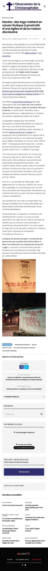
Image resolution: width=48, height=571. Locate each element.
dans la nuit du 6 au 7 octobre (21, 132)
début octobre (30, 53)
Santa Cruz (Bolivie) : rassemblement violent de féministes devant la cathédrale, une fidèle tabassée (24, 378)
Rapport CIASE (7, 348)
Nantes (34, 345)
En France (28, 502)
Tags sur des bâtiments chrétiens (24, 348)
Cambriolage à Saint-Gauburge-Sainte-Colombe (10, 530)
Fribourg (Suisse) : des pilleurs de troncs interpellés (24, 389)
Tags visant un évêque (9, 351)
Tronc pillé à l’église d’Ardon (32, 529)
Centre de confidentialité (14, 485)
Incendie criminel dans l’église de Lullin (10, 542)
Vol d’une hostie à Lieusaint (12, 505)
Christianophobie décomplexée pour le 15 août (34, 507)
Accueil (10, 559)
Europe (27, 525)
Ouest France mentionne (22, 102)
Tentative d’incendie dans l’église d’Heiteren (35, 518)
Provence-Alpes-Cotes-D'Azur (10, 515)
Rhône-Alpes (6, 538)
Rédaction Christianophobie (14, 39)
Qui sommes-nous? (22, 559)
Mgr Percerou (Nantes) (22, 345)
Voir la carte (24, 472)
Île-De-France (7, 502)
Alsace (27, 514)
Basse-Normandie (8, 525)
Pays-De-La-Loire (7, 17)
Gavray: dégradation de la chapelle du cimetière (35, 542)
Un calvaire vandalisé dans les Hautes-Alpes (12, 520)
